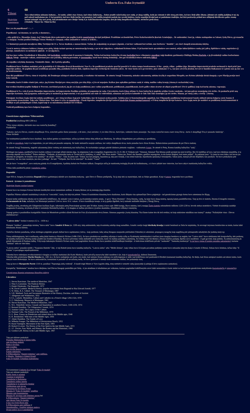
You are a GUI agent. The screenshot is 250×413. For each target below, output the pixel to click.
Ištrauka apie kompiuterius (17, 393)
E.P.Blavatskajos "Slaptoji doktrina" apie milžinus (26, 354)
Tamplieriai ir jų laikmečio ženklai (20, 384)
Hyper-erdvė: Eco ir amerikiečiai (19, 410)
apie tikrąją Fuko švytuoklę (17, 400)
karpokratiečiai (134, 255)
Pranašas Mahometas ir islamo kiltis (20, 340)
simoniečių (231, 268)
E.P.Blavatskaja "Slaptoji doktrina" (20, 398)
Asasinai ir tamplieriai (15, 377)
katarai (168, 177)
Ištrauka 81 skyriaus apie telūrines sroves (23, 395)
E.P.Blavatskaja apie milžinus (18, 405)
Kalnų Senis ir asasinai (15, 374)
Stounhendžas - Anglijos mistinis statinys (23, 407)
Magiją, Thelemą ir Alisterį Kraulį (22, 356)
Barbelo (202, 55)
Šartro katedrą (154, 206)
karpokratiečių (219, 268)
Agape (148, 147)
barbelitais (55, 55)
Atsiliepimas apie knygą (16, 386)
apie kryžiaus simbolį (15, 342)
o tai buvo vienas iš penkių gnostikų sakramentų (210, 241)
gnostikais (19, 143)
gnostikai (155, 55)
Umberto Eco (24, 370)
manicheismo (89, 37)
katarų (20, 152)
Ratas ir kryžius (12, 344)
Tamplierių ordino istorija (16, 381)
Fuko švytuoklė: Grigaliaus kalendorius (22, 358)
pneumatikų (86, 57)
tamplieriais (74, 100)
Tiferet (12, 13)
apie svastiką (11, 347)
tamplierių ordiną (39, 168)
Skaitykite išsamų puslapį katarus (19, 185)
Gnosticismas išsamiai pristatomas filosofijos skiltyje (27, 273)
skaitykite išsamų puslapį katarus (134, 100)
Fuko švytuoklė (43, 370)
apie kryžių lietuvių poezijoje (18, 349)
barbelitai (131, 55)
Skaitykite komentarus (13, 21)
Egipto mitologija (13, 351)
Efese (126, 91)
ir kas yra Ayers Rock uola (17, 403)
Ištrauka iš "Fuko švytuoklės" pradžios (22, 391)
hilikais (9, 57)
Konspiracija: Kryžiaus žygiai (18, 388)
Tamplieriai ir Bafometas (16, 379)
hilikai (154, 57)
